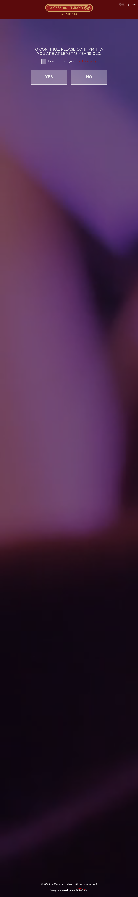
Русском (131, 5)
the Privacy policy (87, 61)
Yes (49, 77)
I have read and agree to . (72, 61)
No (89, 77)
